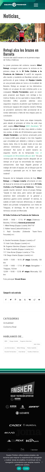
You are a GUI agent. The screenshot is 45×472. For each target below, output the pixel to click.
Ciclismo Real (9, 327)
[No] (42, 462)
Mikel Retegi (21, 348)
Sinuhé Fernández (10, 352)
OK (19, 468)
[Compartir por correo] (39, 299)
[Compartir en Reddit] (34, 299)
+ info (26, 468)
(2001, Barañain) (26, 126)
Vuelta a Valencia (33, 352)
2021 (5, 341)
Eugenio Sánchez (26, 341)
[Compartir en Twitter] (10, 299)
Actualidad (8, 323)
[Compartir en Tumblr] (25, 299)
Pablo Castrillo (31, 348)
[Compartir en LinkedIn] (20, 299)
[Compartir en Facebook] (5, 299)
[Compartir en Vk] (29, 299)
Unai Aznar (21, 352)
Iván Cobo (37, 344)
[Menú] (36, 5)
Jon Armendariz (9, 348)
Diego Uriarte (14, 341)
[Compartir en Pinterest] (15, 299)
